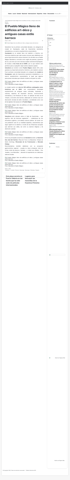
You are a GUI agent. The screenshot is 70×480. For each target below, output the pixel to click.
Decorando (50, 13)
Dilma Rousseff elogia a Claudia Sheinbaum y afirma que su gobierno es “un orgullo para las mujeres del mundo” (57, 133)
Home (10, 13)
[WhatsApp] (2, 473)
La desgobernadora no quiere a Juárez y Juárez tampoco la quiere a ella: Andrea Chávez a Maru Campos (56, 85)
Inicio (6, 20)
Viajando (9, 20)
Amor (44, 13)
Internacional (32, 13)
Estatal (19, 13)
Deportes (39, 13)
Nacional (24, 13)
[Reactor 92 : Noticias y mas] (35, 8)
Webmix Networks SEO (31, 470)
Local (14, 13)
